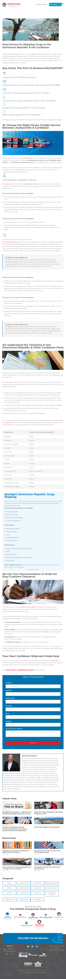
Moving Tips (24, 893)
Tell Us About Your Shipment (15, 729)
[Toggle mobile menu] (63, 3)
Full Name (9, 683)
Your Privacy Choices (35, 972)
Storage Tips (9, 899)
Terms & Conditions (25, 972)
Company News (24, 883)
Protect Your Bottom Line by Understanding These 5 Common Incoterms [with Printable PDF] (14, 828)
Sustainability (37, 899)
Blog (9, 883)
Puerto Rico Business (52, 893)
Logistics (9, 893)
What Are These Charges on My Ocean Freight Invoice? (48, 813)
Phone (8, 713)
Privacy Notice (42, 970)
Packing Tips (37, 893)
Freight (9, 888)
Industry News (52, 888)
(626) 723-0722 (43, 4)
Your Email (9, 706)
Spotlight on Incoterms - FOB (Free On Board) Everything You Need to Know (16, 813)
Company (9, 721)
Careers (11, 953)
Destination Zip (11, 698)
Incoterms (37, 888)
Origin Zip (9, 690)
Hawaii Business (24, 888)
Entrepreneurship (52, 883)
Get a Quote (54, 4)
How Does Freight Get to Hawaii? (46, 827)
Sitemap (44, 972)
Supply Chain (23, 899)
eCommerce (37, 883)
